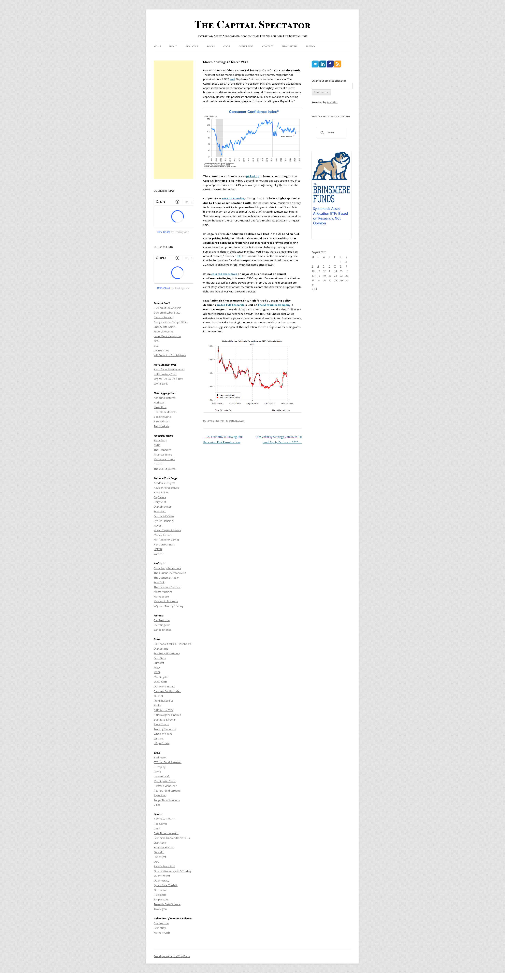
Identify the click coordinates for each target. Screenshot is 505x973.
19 (324, 275)
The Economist (162, 450)
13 (330, 271)
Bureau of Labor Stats (167, 312)
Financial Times (163, 454)
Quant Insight (162, 876)
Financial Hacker (164, 847)
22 (341, 275)
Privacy (310, 46)
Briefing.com (161, 923)
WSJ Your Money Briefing (168, 606)
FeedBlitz (332, 102)
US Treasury (161, 350)
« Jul (314, 289)
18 (318, 275)
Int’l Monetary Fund (165, 374)
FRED (157, 667)
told (239, 256)
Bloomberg (160, 440)
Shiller (157, 705)
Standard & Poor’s (165, 719)
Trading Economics (165, 729)
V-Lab (157, 805)
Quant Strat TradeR (166, 885)
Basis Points (161, 492)
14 (335, 271)
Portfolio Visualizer (165, 786)
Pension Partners (164, 544)
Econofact (160, 511)
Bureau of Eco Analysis (167, 308)
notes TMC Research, (231, 305)
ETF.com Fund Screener (167, 762)
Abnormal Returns (165, 398)
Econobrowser (162, 506)
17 (313, 275)
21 (335, 275)
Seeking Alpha (162, 416)
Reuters (158, 464)
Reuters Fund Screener (167, 790)
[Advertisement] (173, 120)
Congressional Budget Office (171, 322)
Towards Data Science (167, 904)
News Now (160, 407)
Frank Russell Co (164, 700)
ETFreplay (160, 767)
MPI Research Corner (166, 540)
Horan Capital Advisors (167, 530)
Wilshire (159, 738)
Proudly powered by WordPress (172, 956)
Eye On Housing (163, 521)
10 (313, 271)
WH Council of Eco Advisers (170, 355)
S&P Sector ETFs (163, 710)
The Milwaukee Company (274, 305)
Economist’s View (164, 516)
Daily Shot (160, 502)
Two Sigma (160, 909)
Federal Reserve (164, 331)
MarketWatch (162, 932)
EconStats (160, 658)
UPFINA (158, 549)
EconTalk (159, 582)
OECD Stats (160, 682)
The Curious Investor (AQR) (170, 573)
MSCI (157, 672)
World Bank (161, 383)
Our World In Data (164, 686)
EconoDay (160, 928)
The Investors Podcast (167, 587)
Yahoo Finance (162, 629)
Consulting (245, 46)
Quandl (158, 696)
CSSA (157, 828)
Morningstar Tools (165, 781)
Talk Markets (161, 426)
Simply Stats (161, 899)
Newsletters (289, 46)
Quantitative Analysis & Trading (172, 871)
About (173, 46)
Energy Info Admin (165, 327)
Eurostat (159, 663)
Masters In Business (166, 601)
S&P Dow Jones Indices (167, 715)
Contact (267, 46)
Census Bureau (163, 317)
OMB (157, 341)
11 (318, 271)
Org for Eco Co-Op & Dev (168, 379)
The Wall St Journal (165, 469)
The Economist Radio (166, 577)
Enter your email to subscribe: (329, 80)
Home (157, 46)
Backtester (160, 757)
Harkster (159, 402)
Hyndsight (160, 857)
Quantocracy (162, 880)
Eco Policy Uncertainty (167, 653)
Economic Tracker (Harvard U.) (172, 838)
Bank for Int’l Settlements (169, 369)
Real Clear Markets (165, 412)
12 (324, 271)
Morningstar (161, 677)
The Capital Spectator (252, 24)
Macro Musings (163, 592)
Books (211, 46)
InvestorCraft (162, 776)
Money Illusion (162, 535)
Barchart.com (162, 620)
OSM (157, 861)
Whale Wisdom (163, 734)
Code (226, 46)
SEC (156, 345)
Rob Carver (160, 823)
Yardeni (158, 554)
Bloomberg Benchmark (167, 568)
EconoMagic (161, 648)
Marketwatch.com (164, 459)
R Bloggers (160, 894)
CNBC (157, 445)
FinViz (157, 771)
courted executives (224, 274)
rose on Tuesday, (233, 198)
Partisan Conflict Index (167, 691)
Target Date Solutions (167, 800)
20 (330, 275)
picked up (252, 176)
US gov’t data (161, 743)
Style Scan (160, 795)
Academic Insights (164, 483)
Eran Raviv (160, 842)
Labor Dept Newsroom (167, 336)
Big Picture (160, 497)
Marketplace (161, 596)
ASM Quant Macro (164, 819)
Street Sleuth (161, 421)
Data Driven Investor (166, 833)
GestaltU (159, 852)
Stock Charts (161, 724)
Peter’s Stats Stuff (164, 866)
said (232, 79)
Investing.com (162, 625)
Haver (157, 525)
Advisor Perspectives (166, 487)
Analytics (192, 46)
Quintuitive (160, 890)
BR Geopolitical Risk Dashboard (173, 644)
